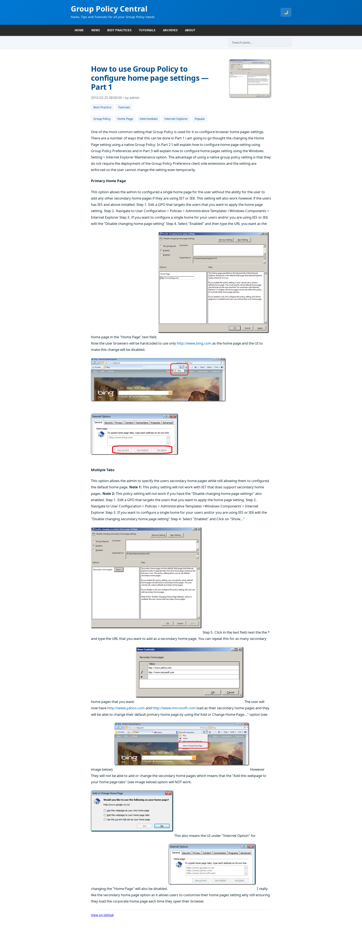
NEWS (95, 30)
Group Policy (102, 119)
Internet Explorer (176, 119)
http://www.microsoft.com (174, 707)
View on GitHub (102, 915)
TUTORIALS (147, 30)
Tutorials (124, 107)
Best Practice (102, 107)
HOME (79, 30)
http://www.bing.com (194, 343)
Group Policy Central (109, 9)
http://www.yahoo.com (126, 707)
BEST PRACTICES (119, 30)
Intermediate (149, 119)
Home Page (125, 119)
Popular (200, 119)
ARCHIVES (170, 30)
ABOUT (190, 30)
